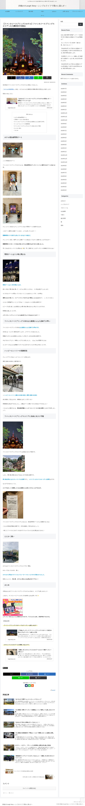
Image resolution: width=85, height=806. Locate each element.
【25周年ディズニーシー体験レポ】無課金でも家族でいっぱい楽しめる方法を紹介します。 (71, 58)
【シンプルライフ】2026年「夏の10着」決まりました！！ (70, 44)
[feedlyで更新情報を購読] (29, 685)
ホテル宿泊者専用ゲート (21, 117)
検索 (62, 21)
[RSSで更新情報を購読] (32, 685)
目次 (27, 114)
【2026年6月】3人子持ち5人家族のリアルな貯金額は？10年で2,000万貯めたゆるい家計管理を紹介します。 (71, 50)
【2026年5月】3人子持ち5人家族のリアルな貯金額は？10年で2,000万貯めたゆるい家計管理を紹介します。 (71, 66)
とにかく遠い (18, 128)
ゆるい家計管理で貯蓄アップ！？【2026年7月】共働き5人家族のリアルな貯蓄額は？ (72, 37)
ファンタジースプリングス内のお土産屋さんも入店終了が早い (30, 121)
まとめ (16, 130)
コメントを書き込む (29, 788)
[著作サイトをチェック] (26, 685)
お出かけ (5, 667)
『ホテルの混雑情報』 (9, 89)
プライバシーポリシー (78, 801)
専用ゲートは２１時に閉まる (22, 119)
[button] (47, 77)
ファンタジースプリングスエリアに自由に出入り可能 (28, 126)
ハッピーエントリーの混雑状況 (22, 123)
